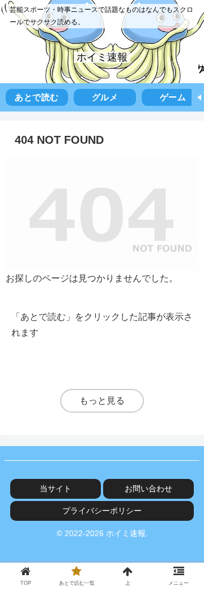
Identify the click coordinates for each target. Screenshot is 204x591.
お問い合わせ (148, 488)
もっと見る (102, 400)
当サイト (55, 488)
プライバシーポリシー (102, 510)
